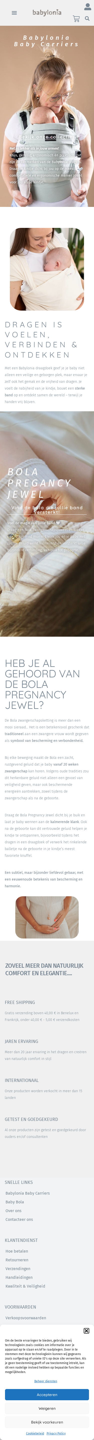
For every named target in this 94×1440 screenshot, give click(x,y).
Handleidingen (19, 1277)
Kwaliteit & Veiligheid (25, 1286)
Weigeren (47, 1408)
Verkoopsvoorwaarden (26, 1318)
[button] (86, 1330)
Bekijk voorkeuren (47, 1422)
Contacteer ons (19, 1219)
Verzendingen (18, 1268)
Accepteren (47, 1394)
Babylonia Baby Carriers (28, 1193)
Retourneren (17, 1260)
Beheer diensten (45, 1381)
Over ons (13, 1210)
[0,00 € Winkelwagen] (76, 18)
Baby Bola (15, 1202)
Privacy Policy (56, 1433)
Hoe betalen (17, 1251)
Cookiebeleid (35, 1433)
